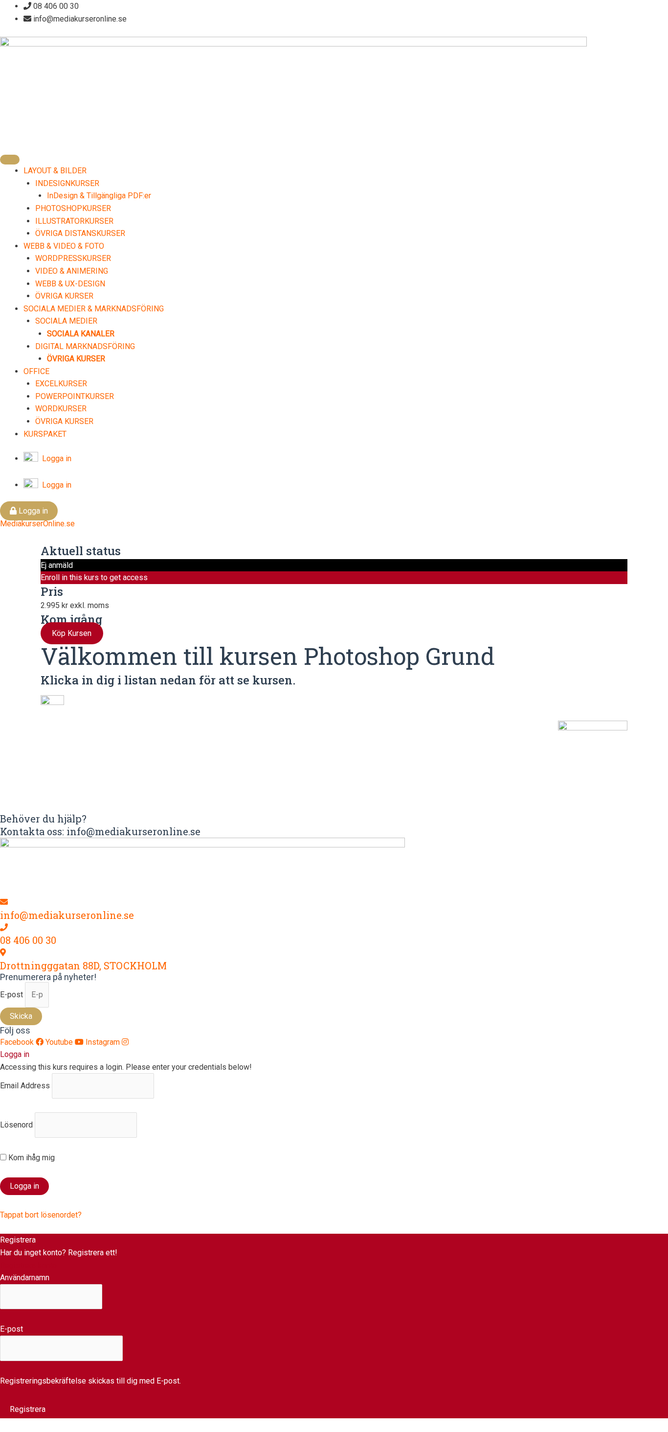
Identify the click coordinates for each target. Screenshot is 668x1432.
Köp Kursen (71, 633)
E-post (12, 994)
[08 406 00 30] (4, 927)
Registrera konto (28, 1265)
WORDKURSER (61, 408)
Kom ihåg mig (30, 1157)
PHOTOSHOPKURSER (73, 208)
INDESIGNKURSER (67, 183)
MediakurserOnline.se (37, 523)
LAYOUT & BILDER (55, 170)
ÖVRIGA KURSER (64, 296)
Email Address (25, 1085)
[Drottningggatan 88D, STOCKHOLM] (3, 952)
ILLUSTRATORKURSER (74, 221)
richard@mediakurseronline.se (290, 765)
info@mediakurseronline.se (67, 915)
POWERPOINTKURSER (74, 396)
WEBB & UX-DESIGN (70, 283)
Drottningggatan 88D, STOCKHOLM (83, 965)
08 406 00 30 (28, 940)
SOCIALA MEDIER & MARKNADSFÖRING (93, 308)
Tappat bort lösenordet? (41, 1215)
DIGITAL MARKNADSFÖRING (85, 346)
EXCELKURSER (61, 383)
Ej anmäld (57, 565)
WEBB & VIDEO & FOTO (63, 246)
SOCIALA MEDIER (66, 321)
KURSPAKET (45, 434)
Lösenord (16, 1124)
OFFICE (36, 371)
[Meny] (10, 159)
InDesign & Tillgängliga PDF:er (99, 195)
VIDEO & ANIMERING (71, 271)
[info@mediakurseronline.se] (4, 902)
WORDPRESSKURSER (73, 258)
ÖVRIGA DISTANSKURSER (80, 233)
